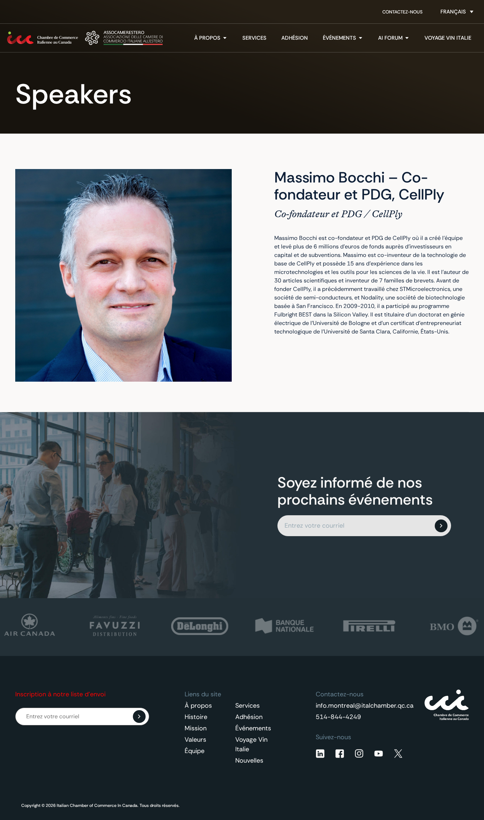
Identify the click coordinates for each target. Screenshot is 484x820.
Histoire (196, 717)
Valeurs (195, 739)
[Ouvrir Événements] (360, 38)
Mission (196, 728)
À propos (198, 705)
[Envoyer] (441, 525)
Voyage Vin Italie (251, 744)
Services (247, 705)
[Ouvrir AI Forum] (407, 38)
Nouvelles (249, 760)
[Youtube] (378, 753)
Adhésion (249, 717)
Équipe (194, 751)
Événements (253, 728)
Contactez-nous (402, 12)
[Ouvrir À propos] (224, 38)
